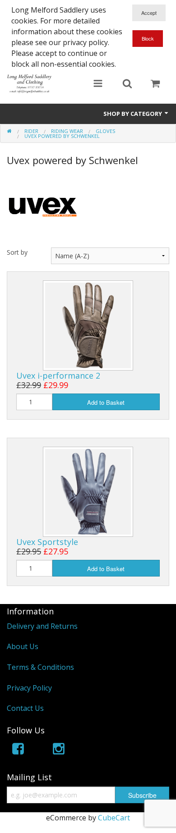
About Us (22, 646)
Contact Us (25, 708)
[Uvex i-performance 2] (88, 325)
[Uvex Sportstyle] (88, 491)
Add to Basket (106, 402)
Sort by (17, 252)
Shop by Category (133, 114)
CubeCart (114, 818)
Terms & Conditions (40, 667)
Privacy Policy (29, 688)
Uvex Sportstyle (47, 541)
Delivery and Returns (42, 626)
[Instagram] (58, 750)
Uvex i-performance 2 (58, 375)
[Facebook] (18, 750)
